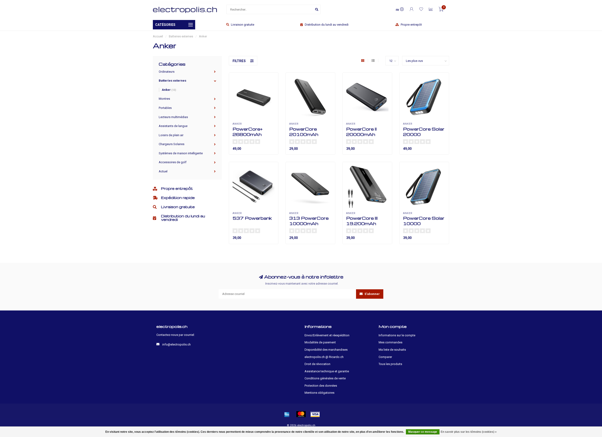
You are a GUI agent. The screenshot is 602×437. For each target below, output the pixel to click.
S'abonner (372, 294)
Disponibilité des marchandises (326, 349)
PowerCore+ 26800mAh (248, 131)
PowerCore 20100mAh (303, 131)
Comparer (385, 357)
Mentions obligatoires (319, 392)
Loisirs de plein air (171, 135)
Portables (165, 108)
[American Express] (287, 414)
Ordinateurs (166, 71)
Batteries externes (172, 80)
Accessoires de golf (172, 162)
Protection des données (321, 385)
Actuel (163, 171)
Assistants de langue (173, 126)
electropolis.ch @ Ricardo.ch (324, 357)
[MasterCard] (301, 414)
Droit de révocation (317, 364)
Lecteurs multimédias (173, 117)
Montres (164, 98)
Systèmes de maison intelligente (181, 153)
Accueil (158, 36)
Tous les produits (390, 364)
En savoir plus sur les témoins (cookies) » (469, 431)
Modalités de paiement (320, 342)
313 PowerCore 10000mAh (309, 220)
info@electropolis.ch (176, 344)
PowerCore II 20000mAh (361, 131)
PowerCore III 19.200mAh (362, 220)
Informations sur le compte (397, 335)
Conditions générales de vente (325, 378)
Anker (169, 89)
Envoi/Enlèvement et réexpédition (327, 335)
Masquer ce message (422, 431)
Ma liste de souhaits (392, 349)
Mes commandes (390, 342)
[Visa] (315, 414)
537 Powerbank (252, 218)
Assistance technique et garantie (327, 371)
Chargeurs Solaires (171, 144)
